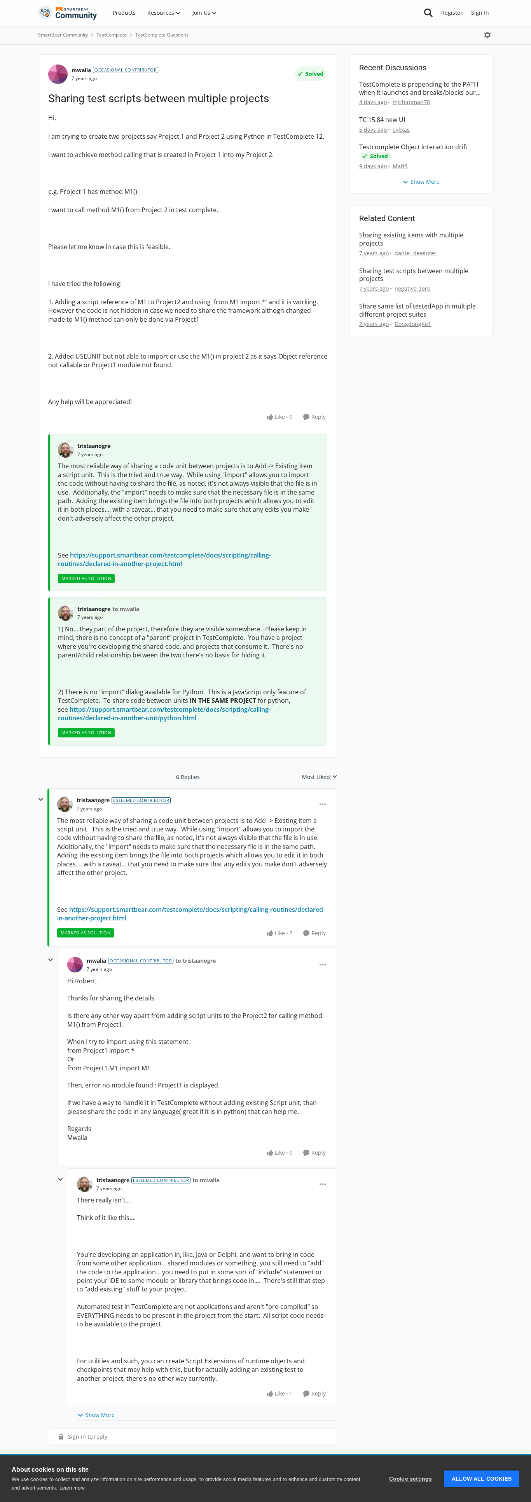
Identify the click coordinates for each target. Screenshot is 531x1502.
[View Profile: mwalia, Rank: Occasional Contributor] (58, 74)
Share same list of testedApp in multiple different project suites (417, 310)
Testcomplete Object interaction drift (413, 147)
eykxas (401, 129)
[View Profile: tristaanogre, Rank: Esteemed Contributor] (65, 804)
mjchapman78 (411, 102)
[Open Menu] (487, 35)
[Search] (428, 12)
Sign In (480, 12)
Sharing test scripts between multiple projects (413, 275)
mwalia (81, 70)
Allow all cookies (482, 1479)
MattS (400, 166)
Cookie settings (410, 1479)
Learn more (72, 1488)
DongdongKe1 (413, 324)
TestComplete (111, 34)
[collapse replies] (40, 799)
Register (452, 12)
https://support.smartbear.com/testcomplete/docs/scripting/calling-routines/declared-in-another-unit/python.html (164, 713)
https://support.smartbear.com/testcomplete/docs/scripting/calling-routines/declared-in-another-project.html (164, 559)
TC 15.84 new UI (382, 120)
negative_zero (412, 288)
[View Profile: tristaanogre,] (65, 450)
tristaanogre (93, 446)
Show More (100, 1414)
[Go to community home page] (67, 13)
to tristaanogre (195, 960)
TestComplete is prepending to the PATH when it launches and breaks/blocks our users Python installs (419, 88)
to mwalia (125, 609)
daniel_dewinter (416, 253)
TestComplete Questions (162, 34)
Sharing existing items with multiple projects (411, 239)
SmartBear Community (63, 34)
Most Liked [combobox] (319, 777)
